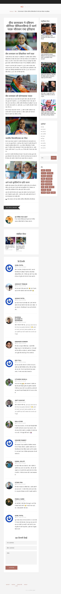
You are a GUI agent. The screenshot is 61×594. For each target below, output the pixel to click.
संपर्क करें (25, 584)
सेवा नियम (13, 584)
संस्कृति (43, 145)
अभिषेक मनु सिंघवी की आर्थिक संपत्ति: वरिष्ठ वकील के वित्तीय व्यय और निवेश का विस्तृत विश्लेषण (48, 113)
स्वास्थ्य (43, 148)
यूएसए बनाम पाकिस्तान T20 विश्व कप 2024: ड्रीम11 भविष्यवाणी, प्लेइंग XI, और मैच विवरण (48, 76)
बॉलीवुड (43, 178)
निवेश (46, 187)
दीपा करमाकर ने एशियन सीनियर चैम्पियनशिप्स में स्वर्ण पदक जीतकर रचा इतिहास (20, 247)
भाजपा (43, 181)
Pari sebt (15, 207)
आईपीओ (49, 189)
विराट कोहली (49, 175)
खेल (15, 11)
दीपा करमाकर (10, 199)
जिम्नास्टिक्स (32, 199)
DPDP (16, 585)
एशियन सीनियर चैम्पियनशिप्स (23, 199)
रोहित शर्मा (43, 175)
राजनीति (44, 134)
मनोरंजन (44, 131)
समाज (43, 141)
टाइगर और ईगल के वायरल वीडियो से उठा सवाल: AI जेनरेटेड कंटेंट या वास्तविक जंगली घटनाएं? (48, 57)
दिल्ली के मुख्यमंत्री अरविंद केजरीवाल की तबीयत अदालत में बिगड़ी (48, 37)
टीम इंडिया (53, 192)
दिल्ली (43, 184)
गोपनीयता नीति (19, 584)
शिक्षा (43, 138)
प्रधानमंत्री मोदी (48, 181)
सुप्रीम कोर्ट (51, 187)
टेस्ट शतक (43, 189)
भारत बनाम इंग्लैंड (48, 184)
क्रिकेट (43, 170)
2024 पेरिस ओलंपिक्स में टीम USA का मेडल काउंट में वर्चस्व (10, 247)
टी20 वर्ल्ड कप (50, 173)
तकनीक (44, 143)
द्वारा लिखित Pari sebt (21, 217)
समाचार (43, 129)
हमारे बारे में (7, 584)
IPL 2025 (43, 173)
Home (11, 11)
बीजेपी (48, 192)
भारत (42, 187)
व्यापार (43, 136)
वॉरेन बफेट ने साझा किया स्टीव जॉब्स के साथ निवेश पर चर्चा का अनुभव (48, 94)
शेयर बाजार (48, 170)
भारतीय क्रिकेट (49, 178)
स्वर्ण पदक (15, 199)
